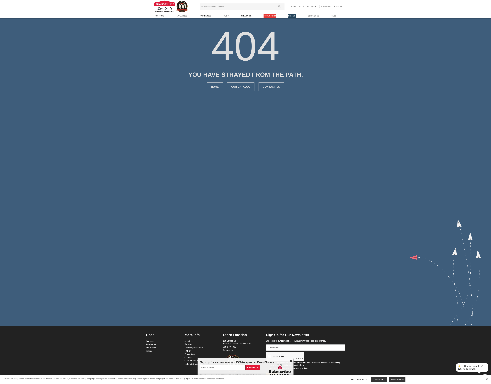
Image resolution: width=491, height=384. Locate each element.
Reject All (379, 379)
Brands (291, 16)
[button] (289, 6)
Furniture (159, 16)
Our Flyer (189, 357)
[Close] (487, 379)
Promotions (270, 16)
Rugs (226, 16)
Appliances (182, 16)
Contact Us (313, 16)
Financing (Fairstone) (194, 348)
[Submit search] (279, 6)
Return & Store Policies (195, 364)
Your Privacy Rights (358, 379)
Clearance (246, 16)
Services (188, 344)
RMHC (188, 351)
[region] (245, 379)
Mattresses (205, 16)
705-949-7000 (229, 347)
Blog (334, 16)
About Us (189, 341)
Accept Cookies (397, 379)
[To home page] (171, 6)
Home (215, 86)
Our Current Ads (192, 361)
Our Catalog (240, 86)
